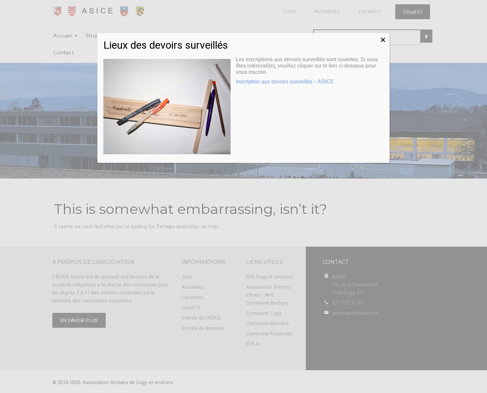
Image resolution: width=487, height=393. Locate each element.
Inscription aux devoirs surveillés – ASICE (285, 81)
